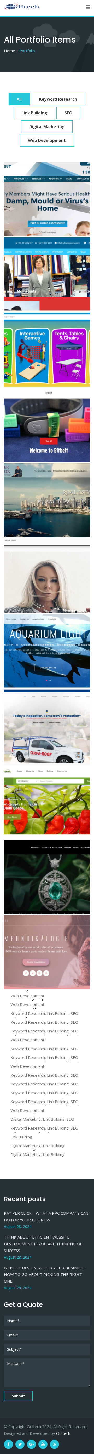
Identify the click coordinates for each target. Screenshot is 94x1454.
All (19, 99)
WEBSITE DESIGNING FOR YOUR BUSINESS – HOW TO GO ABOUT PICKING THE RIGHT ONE (45, 1274)
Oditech (63, 1433)
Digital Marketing (46, 127)
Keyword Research (58, 99)
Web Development (47, 140)
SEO (68, 113)
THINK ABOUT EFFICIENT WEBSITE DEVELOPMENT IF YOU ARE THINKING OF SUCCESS (43, 1243)
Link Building (34, 113)
